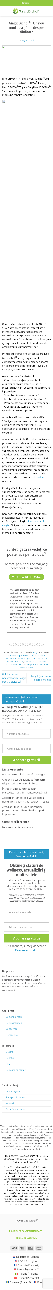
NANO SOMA (30, 661)
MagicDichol (27, 41)
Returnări (10, 1103)
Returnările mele (14, 1023)
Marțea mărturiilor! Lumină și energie (23, 774)
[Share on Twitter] (21, 644)
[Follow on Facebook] (4, 1002)
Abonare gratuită (26, 760)
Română (25, 3)
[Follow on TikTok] (9, 1002)
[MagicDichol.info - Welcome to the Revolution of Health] (26, 11)
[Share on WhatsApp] (10, 644)
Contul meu (11, 1029)
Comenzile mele (14, 1017)
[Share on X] (17, 644)
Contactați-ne (13, 1091)
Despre (9, 1052)
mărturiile (38, 477)
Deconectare (12, 1035)
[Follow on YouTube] (22, 1002)
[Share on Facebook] (14, 644)
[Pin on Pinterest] (28, 644)
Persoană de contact (16, 1070)
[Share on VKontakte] (31, 644)
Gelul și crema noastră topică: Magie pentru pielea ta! (14, 678)
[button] (4, 11)
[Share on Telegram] (42, 644)
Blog (35, 652)
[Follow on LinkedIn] (17, 1002)
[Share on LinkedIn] (35, 644)
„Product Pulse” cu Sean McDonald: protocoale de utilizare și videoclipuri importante (23, 810)
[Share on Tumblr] (38, 644)
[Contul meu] (44, 11)
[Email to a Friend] (24, 644)
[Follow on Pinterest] (13, 1002)
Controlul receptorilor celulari (19, 655)
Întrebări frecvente (15, 1109)
